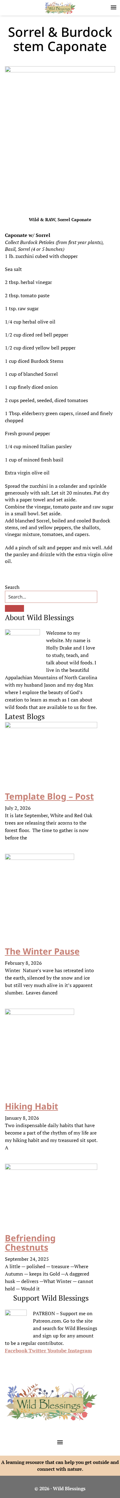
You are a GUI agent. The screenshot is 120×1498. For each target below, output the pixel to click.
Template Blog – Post (49, 796)
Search (12, 587)
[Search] (14, 608)
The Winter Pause (42, 951)
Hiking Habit (31, 1106)
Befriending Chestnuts (30, 1242)
